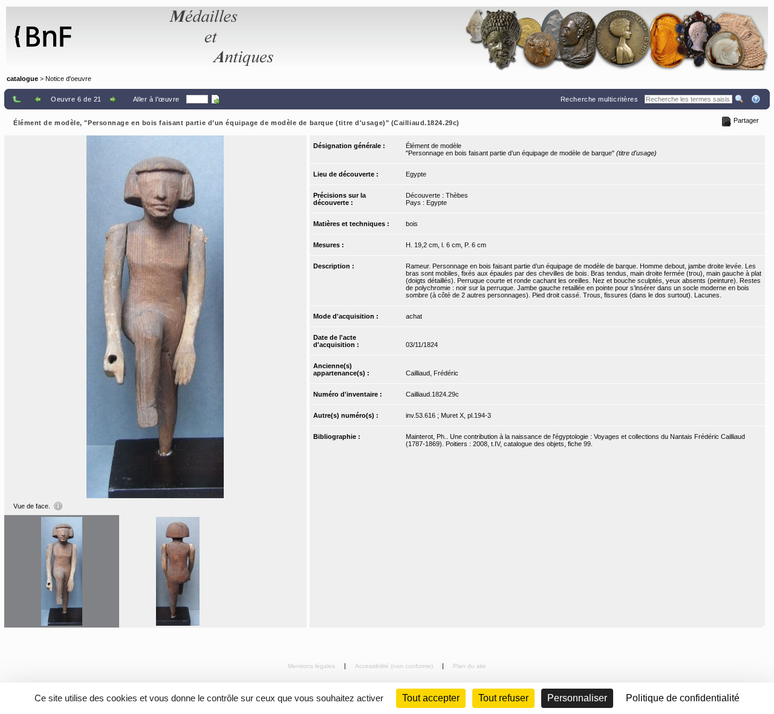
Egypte (416, 174)
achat (414, 316)
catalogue (22, 78)
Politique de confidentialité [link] (683, 698)
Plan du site (469, 666)
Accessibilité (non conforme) (395, 666)
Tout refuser (503, 698)
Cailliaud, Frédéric (432, 373)
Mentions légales (312, 666)
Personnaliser (577, 698)
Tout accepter (431, 698)
